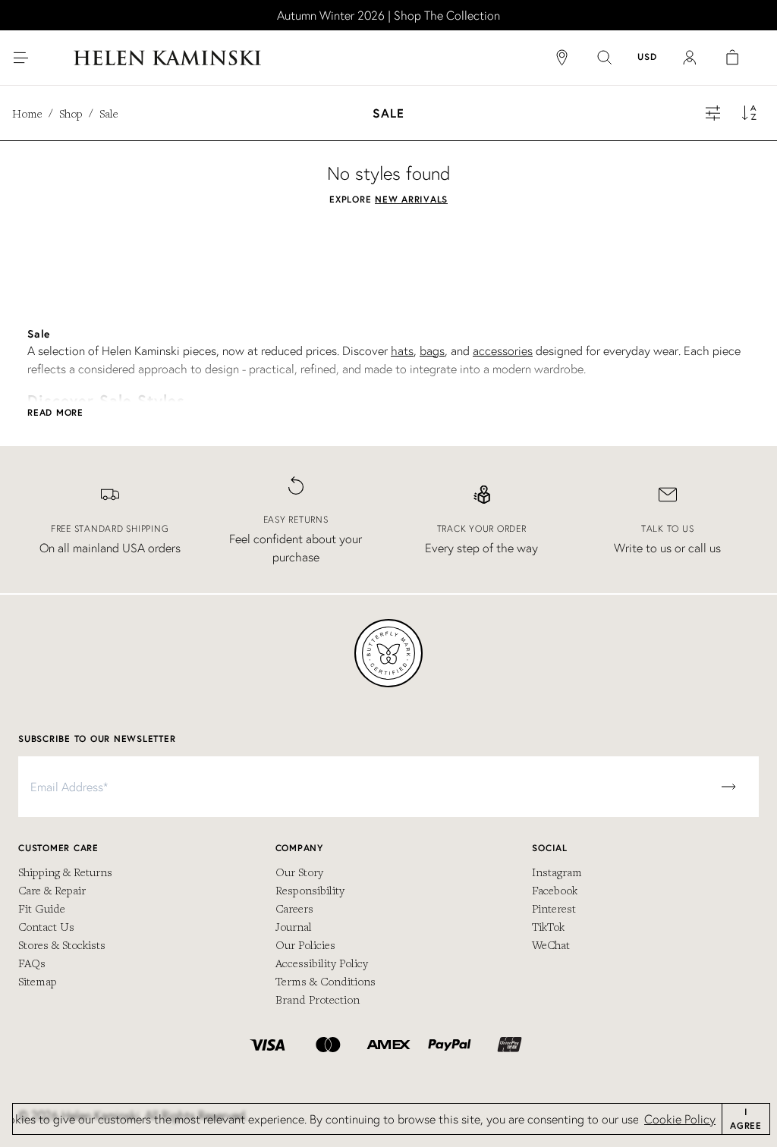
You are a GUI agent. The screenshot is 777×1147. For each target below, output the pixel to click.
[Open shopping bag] (732, 57)
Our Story (299, 871)
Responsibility (309, 889)
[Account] (690, 57)
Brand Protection (317, 999)
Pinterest (554, 908)
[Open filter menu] (713, 113)
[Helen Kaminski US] (167, 57)
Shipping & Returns (65, 871)
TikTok (548, 926)
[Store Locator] (562, 57)
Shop (71, 113)
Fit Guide (41, 908)
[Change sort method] (750, 113)
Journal (293, 926)
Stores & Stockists (61, 944)
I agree (746, 1118)
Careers (294, 908)
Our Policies (305, 944)
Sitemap (37, 980)
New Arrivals (411, 199)
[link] (388, 15)
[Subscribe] (728, 786)
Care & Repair (52, 889)
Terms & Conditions (325, 980)
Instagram (557, 871)
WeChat (551, 944)
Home (27, 113)
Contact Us (46, 926)
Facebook (554, 889)
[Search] (605, 57)
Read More (55, 412)
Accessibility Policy (321, 962)
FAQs (32, 962)
